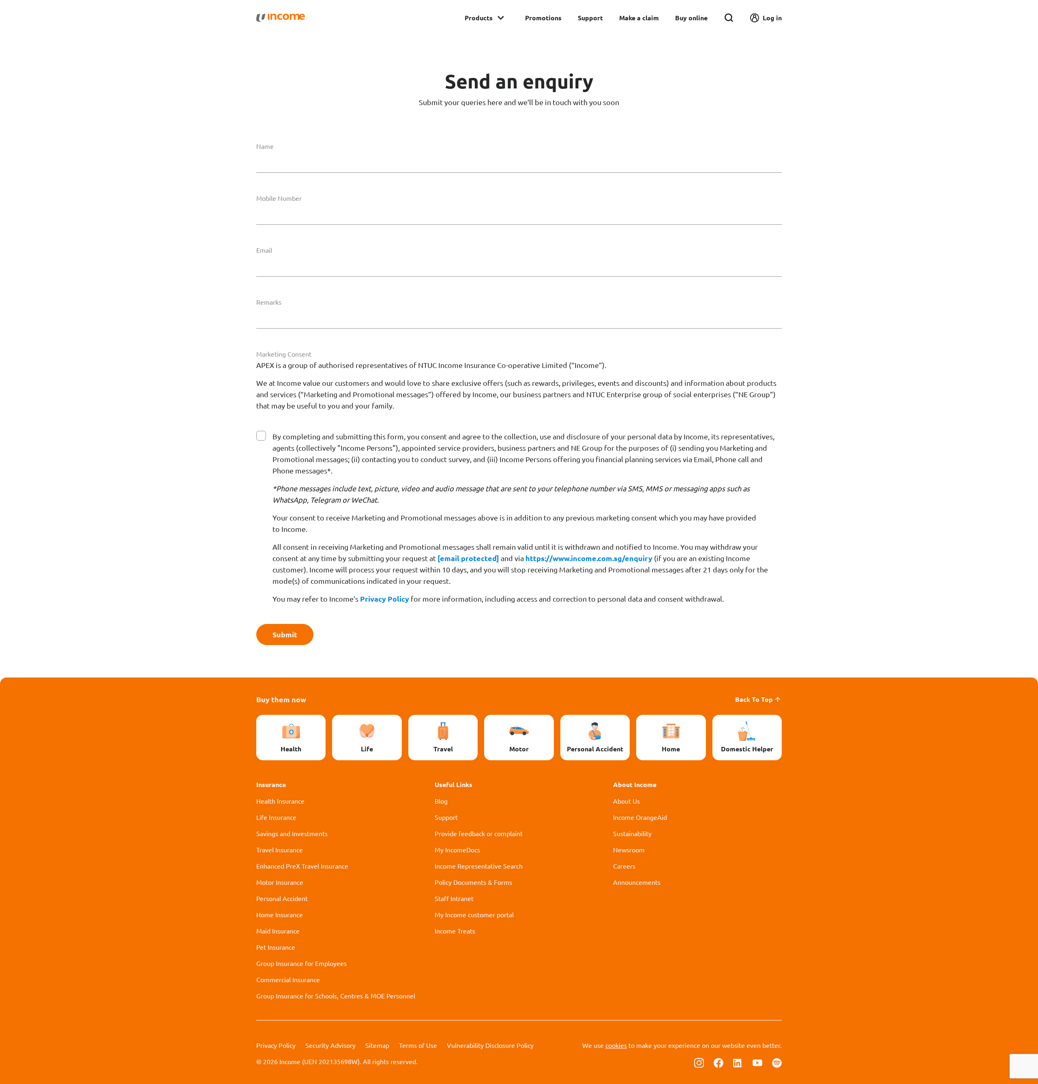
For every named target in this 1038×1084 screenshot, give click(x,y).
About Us (626, 801)
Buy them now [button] (281, 699)
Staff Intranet (454, 898)
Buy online (691, 17)
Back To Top (754, 699)
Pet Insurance (275, 947)
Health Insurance (280, 801)
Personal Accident (282, 898)
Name (265, 146)
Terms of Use (418, 1045)
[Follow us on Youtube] (757, 1062)
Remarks (268, 302)
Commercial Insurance (288, 979)
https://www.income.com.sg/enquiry (588, 558)
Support (590, 17)
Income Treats (455, 931)
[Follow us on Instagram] (699, 1062)
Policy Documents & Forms (473, 882)
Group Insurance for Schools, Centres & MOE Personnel (335, 996)
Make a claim (639, 17)
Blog (441, 801)
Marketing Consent (283, 354)
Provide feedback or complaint (479, 833)
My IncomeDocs (457, 849)
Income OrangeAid (640, 817)
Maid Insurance (278, 931)
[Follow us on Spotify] (777, 1062)
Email (264, 250)
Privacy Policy (384, 598)
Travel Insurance (279, 849)
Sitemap (377, 1045)
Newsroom (629, 849)
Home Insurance (279, 914)
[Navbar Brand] (280, 18)
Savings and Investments (292, 833)
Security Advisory (330, 1045)
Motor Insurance (279, 882)
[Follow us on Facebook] (718, 1062)
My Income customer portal (474, 914)
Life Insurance (276, 817)
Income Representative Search (479, 866)
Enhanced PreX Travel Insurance (302, 866)
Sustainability (632, 833)
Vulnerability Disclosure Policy (490, 1045)
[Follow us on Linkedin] (738, 1062)
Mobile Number (279, 198)
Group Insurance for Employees (301, 963)
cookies (616, 1045)
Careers (624, 866)
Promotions (543, 17)
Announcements (637, 882)
